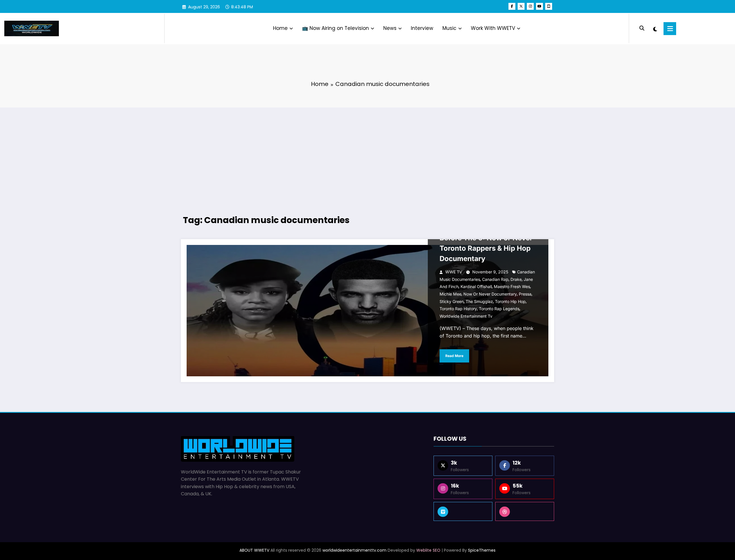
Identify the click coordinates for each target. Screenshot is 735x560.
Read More (454, 356)
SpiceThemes (482, 550)
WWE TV (453, 271)
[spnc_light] (655, 28)
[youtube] (539, 6)
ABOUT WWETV (254, 550)
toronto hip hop (510, 301)
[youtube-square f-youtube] (548, 6)
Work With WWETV (493, 28)
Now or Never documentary (490, 293)
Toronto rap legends (499, 308)
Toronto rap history (458, 308)
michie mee (450, 293)
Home (280, 28)
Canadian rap (495, 279)
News (389, 28)
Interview (422, 28)
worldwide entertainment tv (466, 316)
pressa (525, 293)
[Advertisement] (367, 153)
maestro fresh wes (512, 286)
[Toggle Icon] (670, 28)
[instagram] (530, 6)
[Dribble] (524, 511)
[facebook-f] (511, 6)
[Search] (642, 28)
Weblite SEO (428, 550)
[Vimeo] (463, 511)
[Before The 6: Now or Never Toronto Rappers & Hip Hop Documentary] (367, 310)
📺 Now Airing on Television (335, 28)
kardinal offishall (476, 286)
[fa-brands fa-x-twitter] (521, 6)
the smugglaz (479, 301)
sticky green (452, 301)
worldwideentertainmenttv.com (354, 550)
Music (449, 28)
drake (516, 279)
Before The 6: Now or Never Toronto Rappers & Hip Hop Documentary (486, 248)
